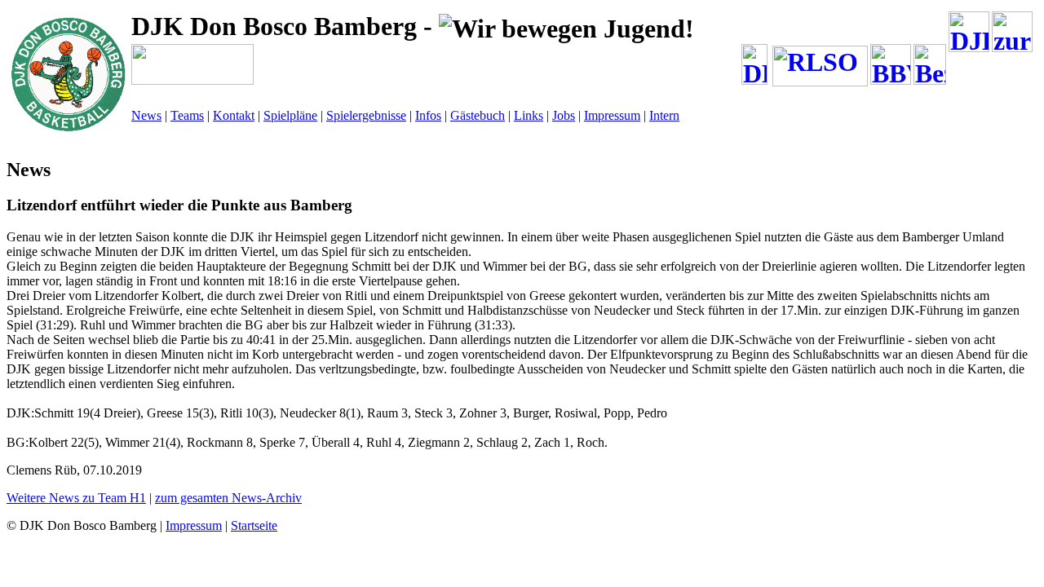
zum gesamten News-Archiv (228, 498)
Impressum (612, 115)
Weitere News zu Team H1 (76, 498)
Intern (664, 115)
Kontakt (233, 115)
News (146, 115)
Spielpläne (290, 115)
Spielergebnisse (366, 115)
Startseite (254, 525)
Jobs (563, 115)
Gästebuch (477, 115)
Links (528, 115)
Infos (428, 115)
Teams (187, 115)
